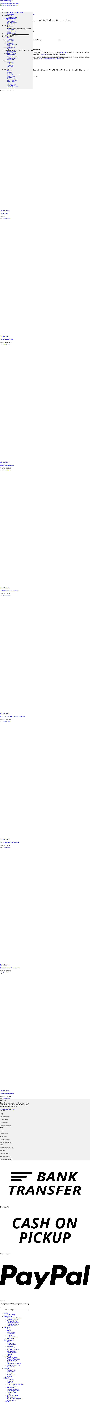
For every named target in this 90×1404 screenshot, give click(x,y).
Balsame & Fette (11, 51)
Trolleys (9, 67)
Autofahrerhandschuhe (12, 17)
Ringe (8, 82)
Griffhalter (9, 73)
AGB (1, 1130)
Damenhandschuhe (12, 18)
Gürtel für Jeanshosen (7, 465)
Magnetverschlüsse (12, 80)
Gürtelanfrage (10, 14)
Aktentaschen (10, 62)
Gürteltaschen (10, 40)
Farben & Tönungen (12, 53)
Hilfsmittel (7, 25)
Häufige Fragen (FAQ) (7, 1147)
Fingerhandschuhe (13, 1322)
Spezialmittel (10, 59)
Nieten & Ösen (11, 81)
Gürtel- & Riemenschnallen (14, 75)
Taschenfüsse (10, 88)
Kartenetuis (10, 42)
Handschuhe (8, 15)
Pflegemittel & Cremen (13, 56)
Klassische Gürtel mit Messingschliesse (12, 716)
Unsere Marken (5, 1139)
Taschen (6, 61)
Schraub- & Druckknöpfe (13, 86)
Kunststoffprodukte (12, 78)
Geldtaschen (10, 39)
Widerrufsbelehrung (6, 1142)
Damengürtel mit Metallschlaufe (10, 968)
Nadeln (9, 32)
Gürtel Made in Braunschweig (9, 591)
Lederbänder (10, 31)
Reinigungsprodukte (12, 58)
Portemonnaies (11, 47)
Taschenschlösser (11, 84)
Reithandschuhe (12, 1326)
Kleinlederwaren (9, 36)
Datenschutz (4, 1133)
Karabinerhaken (11, 76)
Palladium (43, 54)
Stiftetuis (9, 48)
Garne (8, 27)
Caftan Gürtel (4, 213)
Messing (63, 52)
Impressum (3, 1136)
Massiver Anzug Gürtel (7, 1093)
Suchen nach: (8, 1310)
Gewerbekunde (5, 1116)
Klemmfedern (10, 77)
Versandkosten (6, 218)
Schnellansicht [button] (4, 210)
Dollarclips (9, 71)
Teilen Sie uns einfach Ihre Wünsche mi (51, 58)
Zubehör (6, 69)
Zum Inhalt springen (6, 0)
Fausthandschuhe (12, 1321)
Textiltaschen (10, 66)
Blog (1, 1113)
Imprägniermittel (11, 54)
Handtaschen (10, 64)
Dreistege (9, 72)
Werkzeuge (10, 35)
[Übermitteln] (4, 37)
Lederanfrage (10, 29)
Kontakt (2, 1150)
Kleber (8, 28)
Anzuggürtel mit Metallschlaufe (9, 842)
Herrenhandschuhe (13, 1324)
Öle (8, 55)
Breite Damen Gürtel (6, 339)
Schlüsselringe (11, 85)
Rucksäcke (10, 65)
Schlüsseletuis (11, 46)
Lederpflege (8, 50)
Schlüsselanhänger (12, 44)
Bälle (8, 38)
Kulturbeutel (10, 43)
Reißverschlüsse (11, 33)
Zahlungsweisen (5, 1156)
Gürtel (6, 12)
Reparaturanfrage (5, 1125)
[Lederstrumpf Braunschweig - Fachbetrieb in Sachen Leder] (9, 4)
